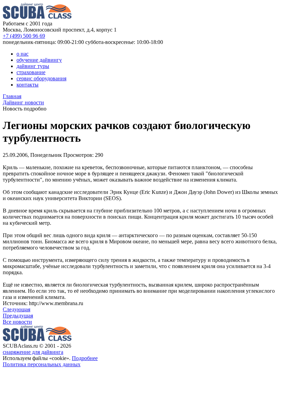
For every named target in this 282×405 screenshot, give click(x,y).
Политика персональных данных (41, 364)
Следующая (16, 309)
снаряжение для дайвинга (33, 352)
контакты (28, 85)
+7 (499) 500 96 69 (24, 36)
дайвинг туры (33, 66)
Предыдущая (18, 316)
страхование (31, 72)
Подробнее (85, 358)
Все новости (17, 322)
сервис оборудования (41, 78)
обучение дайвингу (39, 60)
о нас (23, 54)
